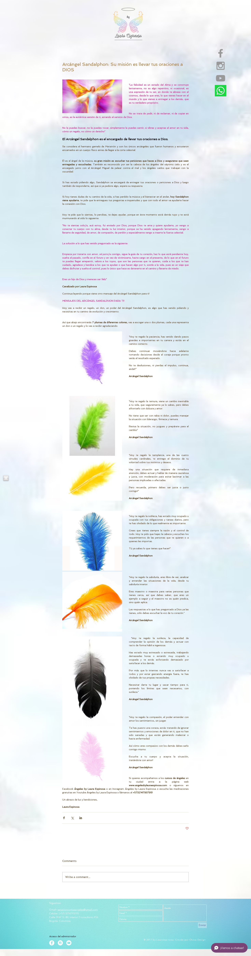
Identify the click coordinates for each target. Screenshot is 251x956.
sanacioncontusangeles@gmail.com (78, 909)
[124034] (220, 90)
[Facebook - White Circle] (51, 942)
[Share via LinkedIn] (80, 817)
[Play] (6, 478)
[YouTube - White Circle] (68, 942)
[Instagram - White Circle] (60, 942)
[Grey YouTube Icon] (220, 78)
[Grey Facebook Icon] (220, 53)
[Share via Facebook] (64, 817)
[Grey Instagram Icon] (220, 65)
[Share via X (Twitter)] (72, 817)
